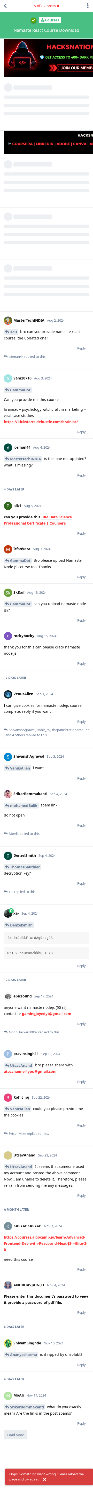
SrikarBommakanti (27, 1407)
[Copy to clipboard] (84, 936)
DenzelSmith (21, 925)
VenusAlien (20, 768)
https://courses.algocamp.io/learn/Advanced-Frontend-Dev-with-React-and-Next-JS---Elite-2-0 (46, 1243)
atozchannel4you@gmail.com (30, 1071)
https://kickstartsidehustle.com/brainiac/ (41, 421)
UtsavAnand (21, 1065)
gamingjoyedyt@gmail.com (46, 1013)
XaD (13, 331)
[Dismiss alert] (44, 1479)
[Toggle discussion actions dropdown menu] (88, 6)
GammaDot (20, 389)
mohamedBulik (23, 805)
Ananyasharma (23, 1354)
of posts (45, 5)
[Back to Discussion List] (5, 6)
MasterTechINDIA (25, 458)
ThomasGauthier (25, 867)
